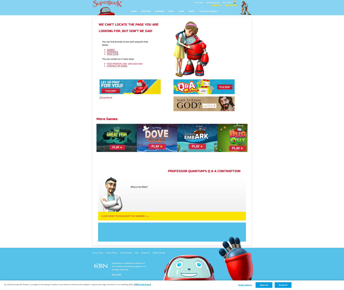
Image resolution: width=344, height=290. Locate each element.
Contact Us (145, 252)
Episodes (159, 11)
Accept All (283, 285)
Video (181, 11)
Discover (145, 11)
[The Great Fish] (116, 138)
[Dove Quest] (157, 138)
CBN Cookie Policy (142, 284)
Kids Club (112, 54)
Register (231, 5)
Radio (191, 11)
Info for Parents (126, 252)
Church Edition (198, 2)
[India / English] (229, 0)
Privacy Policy (111, 252)
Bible (171, 11)
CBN (101, 267)
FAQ (136, 252)
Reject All (264, 285)
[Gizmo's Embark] (197, 138)
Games (134, 11)
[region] (172, 285)
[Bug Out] (237, 138)
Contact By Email (117, 65)
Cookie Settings (159, 252)
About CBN (116, 274)
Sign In (216, 5)
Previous (92, 140)
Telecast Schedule (208, 11)
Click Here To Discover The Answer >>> (125, 216)
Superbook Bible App (213, 2)
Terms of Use (97, 252)
